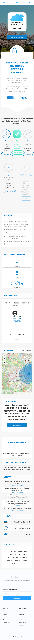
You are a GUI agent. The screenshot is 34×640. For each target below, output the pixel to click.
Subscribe (17, 425)
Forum (28, 534)
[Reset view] (4, 362)
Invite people (7, 154)
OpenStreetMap (22, 393)
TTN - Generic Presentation (21, 528)
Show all (17, 339)
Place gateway (18, 152)
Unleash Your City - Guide (22, 522)
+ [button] (4, 356)
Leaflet (16, 393)
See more (28, 469)
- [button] (4, 358)
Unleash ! (26, 198)
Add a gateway (26, 351)
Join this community (17, 37)
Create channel (10, 191)
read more (22, 91)
